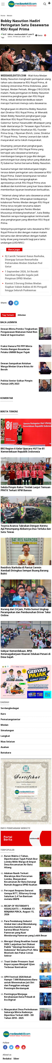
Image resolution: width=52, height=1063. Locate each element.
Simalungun (7, 730)
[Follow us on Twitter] (11, 1047)
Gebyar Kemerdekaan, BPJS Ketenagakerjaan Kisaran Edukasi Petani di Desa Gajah (25, 654)
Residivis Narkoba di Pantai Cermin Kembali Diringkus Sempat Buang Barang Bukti (24, 570)
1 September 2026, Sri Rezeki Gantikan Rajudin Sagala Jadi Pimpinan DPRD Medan (21, 275)
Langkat (5, 735)
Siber (16, 1058)
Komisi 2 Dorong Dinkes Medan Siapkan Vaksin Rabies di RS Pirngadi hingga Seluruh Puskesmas (26, 287)
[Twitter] (16, 303)
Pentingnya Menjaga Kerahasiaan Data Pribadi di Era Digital (19, 997)
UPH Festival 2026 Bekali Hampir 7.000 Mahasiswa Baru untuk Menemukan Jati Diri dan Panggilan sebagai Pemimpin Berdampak (20, 982)
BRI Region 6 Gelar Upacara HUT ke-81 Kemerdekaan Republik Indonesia (23, 450)
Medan (9, 16)
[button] (49, 2)
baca (39, 35)
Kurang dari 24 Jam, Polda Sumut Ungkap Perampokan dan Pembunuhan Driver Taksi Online (26, 612)
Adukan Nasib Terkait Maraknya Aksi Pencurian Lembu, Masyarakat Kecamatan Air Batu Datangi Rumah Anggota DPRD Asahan (20, 879)
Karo (3, 713)
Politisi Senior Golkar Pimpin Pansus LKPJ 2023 (16, 382)
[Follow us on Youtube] (23, 1047)
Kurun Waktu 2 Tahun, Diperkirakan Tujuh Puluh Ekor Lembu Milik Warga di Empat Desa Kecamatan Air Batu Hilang (21, 861)
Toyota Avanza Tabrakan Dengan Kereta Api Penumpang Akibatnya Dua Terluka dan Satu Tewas (26, 528)
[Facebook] (10, 303)
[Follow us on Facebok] (5, 1047)
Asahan (5, 747)
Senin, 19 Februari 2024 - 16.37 (19, 36)
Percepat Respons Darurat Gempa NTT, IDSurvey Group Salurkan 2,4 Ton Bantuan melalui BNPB (20, 895)
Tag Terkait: (8, 315)
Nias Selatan (8, 741)
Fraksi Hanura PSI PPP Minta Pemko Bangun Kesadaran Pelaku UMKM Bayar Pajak (16, 349)
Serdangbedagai (10, 708)
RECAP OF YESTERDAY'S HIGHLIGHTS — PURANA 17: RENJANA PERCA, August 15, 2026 (19, 910)
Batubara (6, 752)
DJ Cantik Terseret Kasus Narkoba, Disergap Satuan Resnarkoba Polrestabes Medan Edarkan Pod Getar (25, 261)
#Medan (22, 315)
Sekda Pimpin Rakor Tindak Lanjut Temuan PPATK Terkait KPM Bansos (25, 489)
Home (3, 16)
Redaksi (7, 1058)
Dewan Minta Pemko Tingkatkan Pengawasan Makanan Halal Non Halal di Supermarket (19, 331)
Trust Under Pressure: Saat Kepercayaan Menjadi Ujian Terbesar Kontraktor (19, 964)
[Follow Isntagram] (17, 1047)
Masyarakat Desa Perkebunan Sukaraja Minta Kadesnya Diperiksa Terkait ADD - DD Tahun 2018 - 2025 (21, 1013)
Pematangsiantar (10, 719)
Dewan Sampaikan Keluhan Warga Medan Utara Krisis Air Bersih (17, 366)
